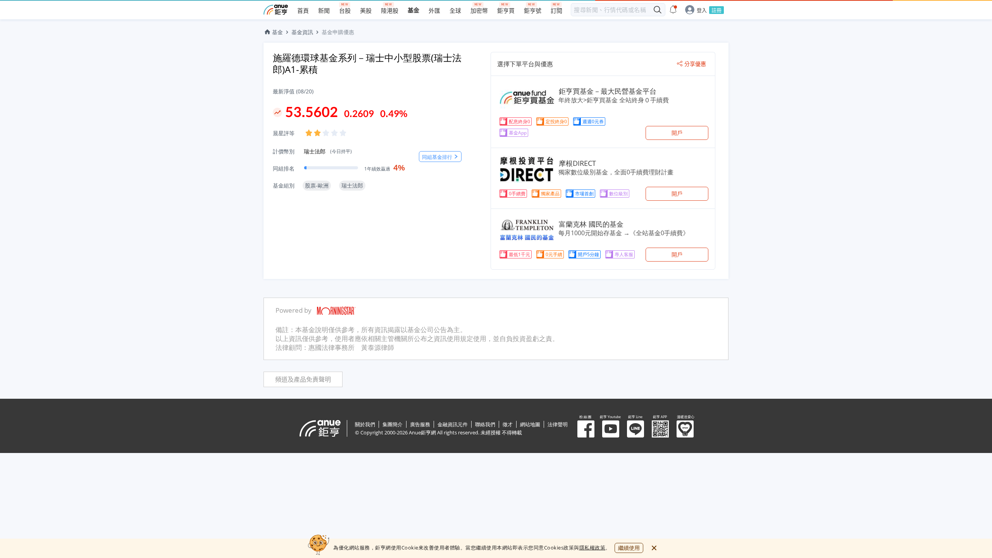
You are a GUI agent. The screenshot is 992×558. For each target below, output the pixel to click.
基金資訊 (302, 32)
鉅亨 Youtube (610, 428)
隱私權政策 (592, 547)
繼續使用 (629, 547)
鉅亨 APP (660, 428)
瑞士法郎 (328, 151)
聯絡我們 (485, 424)
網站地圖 (530, 424)
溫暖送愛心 (685, 428)
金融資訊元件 (452, 424)
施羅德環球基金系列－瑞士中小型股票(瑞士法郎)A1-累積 (367, 63)
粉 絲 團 (585, 428)
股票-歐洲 (317, 185)
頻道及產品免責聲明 (303, 379)
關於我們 (365, 424)
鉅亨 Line (635, 428)
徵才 (508, 424)
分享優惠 (695, 64)
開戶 (677, 132)
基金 (277, 32)
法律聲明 (558, 424)
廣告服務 (420, 424)
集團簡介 (392, 424)
